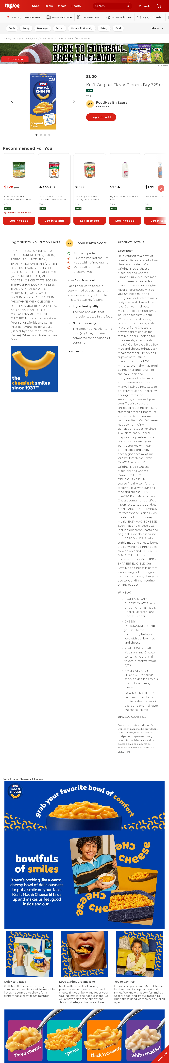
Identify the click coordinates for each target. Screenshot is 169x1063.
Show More (124, 752)
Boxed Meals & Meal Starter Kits (57, 38)
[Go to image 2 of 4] (41, 135)
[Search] (128, 6)
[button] (102, 107)
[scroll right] (161, 188)
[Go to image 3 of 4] (45, 135)
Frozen (59, 28)
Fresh (12, 28)
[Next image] (74, 101)
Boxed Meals (83, 38)
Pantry (26, 28)
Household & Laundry (82, 28)
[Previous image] (12, 101)
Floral (118, 28)
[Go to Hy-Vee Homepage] (12, 6)
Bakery (104, 28)
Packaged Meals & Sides (25, 38)
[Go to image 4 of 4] (49, 135)
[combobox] (112, 6)
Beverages (42, 28)
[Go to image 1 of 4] (36, 135)
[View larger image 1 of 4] (43, 101)
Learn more (76, 351)
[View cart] (159, 6)
